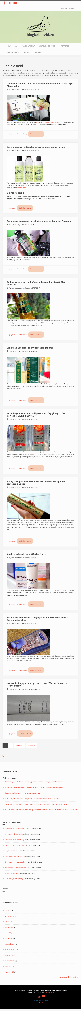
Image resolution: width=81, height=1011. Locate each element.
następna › (19, 745)
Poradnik (65, 46)
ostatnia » (31, 745)
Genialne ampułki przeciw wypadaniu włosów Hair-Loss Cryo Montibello (40, 84)
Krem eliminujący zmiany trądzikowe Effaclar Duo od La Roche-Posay (37, 684)
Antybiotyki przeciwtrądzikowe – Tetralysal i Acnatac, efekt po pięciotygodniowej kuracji (35, 787)
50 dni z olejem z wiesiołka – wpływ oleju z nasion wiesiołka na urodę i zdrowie (32, 799)
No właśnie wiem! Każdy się (14, 840)
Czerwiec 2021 (10, 961)
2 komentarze (22, 468)
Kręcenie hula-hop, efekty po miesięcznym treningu (22, 793)
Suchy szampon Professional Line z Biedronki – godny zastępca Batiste (36, 482)
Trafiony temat (28, 46)
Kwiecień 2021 (10, 966)
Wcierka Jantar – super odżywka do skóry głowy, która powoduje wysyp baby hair (36, 414)
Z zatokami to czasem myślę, (15, 829)
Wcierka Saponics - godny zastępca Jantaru (30, 347)
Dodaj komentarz (36, 134)
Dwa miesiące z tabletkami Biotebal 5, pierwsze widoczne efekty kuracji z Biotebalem (34, 782)
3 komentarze (22, 269)
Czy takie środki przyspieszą (14, 834)
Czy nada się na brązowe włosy (15, 862)
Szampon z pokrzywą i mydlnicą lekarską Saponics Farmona (39, 221)
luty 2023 (8, 922)
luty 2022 (8, 933)
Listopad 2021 (9, 944)
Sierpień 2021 (9, 955)
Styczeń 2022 (9, 938)
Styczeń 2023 (9, 927)
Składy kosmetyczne (47, 46)
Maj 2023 (8, 910)
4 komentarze (22, 335)
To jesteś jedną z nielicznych (14, 845)
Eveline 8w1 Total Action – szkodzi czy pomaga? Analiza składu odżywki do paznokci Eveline (36, 804)
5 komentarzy (22, 134)
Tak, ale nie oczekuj (11, 851)
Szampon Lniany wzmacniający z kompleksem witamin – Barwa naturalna (37, 618)
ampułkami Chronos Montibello (47, 122)
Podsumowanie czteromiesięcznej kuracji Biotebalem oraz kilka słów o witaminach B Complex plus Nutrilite (41, 810)
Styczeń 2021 (9, 972)
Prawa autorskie (12, 52)
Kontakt (37, 52)
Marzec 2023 (9, 916)
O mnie (26, 52)
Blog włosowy (11, 46)
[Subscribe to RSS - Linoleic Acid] (3, 756)
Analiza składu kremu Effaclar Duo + (26, 554)
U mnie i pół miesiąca (12, 873)
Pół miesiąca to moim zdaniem (15, 868)
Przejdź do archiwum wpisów (68, 977)
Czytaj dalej (12, 134)
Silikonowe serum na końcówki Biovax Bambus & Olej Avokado (36, 283)
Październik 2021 (10, 950)
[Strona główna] (40, 24)
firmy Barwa (22, 188)
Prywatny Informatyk (40, 1000)
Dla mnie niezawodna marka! (15, 856)
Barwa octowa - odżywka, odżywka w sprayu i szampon (36, 147)
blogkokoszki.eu (40, 35)
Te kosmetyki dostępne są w (14, 879)
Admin (40, 1002)
